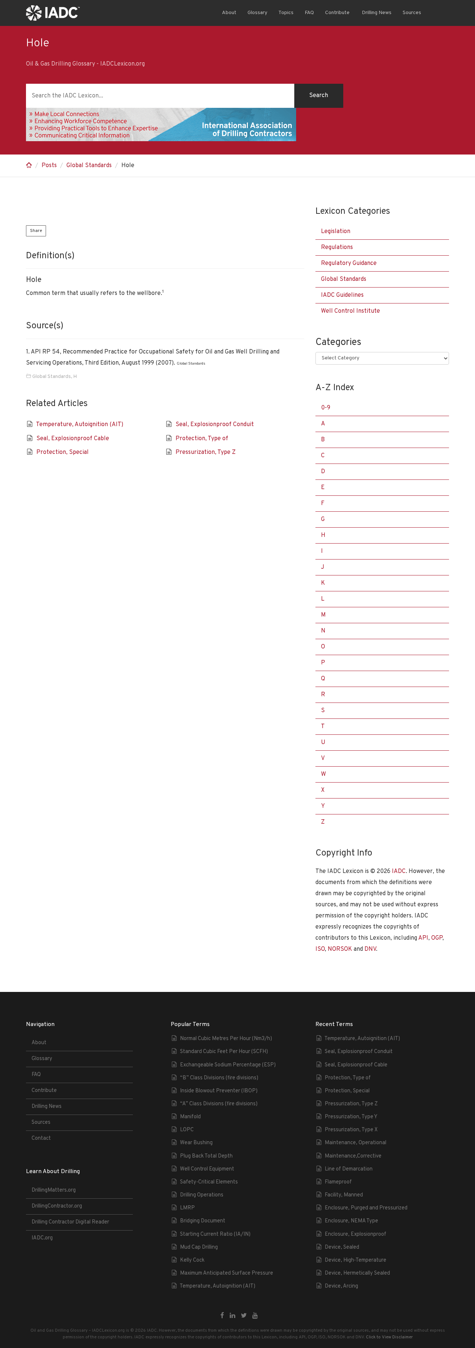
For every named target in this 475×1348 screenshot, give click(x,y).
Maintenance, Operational (355, 1142)
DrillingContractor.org (57, 1206)
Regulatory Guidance (349, 263)
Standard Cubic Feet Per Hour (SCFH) (224, 1051)
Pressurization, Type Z (206, 452)
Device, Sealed (342, 1247)
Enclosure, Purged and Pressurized (366, 1208)
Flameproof (338, 1182)
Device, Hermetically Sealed (357, 1273)
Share (36, 231)
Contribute (337, 13)
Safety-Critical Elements (209, 1182)
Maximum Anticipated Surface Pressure (226, 1273)
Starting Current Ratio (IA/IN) (215, 1234)
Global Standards (89, 165)
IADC (399, 871)
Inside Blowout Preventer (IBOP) (219, 1091)
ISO (320, 949)
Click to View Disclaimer (389, 1337)
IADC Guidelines (342, 295)
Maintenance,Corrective (353, 1156)
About (229, 13)
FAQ (309, 13)
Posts (49, 165)
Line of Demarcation (349, 1169)
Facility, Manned (344, 1195)
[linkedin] (232, 1316)
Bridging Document (202, 1221)
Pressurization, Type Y (351, 1116)
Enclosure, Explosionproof (355, 1234)
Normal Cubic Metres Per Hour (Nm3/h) (226, 1038)
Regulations (337, 247)
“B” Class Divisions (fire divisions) (219, 1078)
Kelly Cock (192, 1260)
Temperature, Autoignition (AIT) (79, 424)
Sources (412, 13)
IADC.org (42, 1238)
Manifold (190, 1116)
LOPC (187, 1129)
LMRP (187, 1208)
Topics (286, 13)
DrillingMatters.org (54, 1190)
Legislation (335, 231)
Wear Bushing (196, 1142)
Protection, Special (62, 452)
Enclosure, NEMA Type (351, 1221)
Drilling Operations (201, 1195)
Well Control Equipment (207, 1169)
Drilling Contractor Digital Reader (70, 1222)
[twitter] (244, 1316)
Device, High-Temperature (355, 1260)
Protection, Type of (202, 438)
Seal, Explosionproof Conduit (215, 424)
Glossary (257, 13)
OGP (436, 938)
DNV (370, 949)
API (423, 938)
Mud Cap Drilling (199, 1247)
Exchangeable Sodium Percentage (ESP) (228, 1065)
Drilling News (376, 13)
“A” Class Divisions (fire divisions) (219, 1104)
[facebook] (222, 1316)
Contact (41, 1138)
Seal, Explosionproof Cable (72, 438)
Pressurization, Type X (351, 1129)
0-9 (325, 408)
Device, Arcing (341, 1286)
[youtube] (255, 1316)
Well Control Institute (350, 311)
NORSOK (340, 949)
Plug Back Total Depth (206, 1156)
